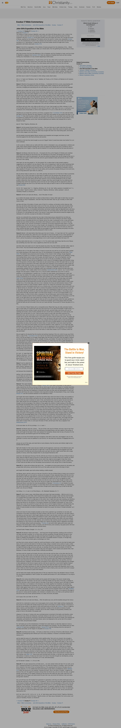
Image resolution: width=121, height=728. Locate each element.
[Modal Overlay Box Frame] (60, 364)
